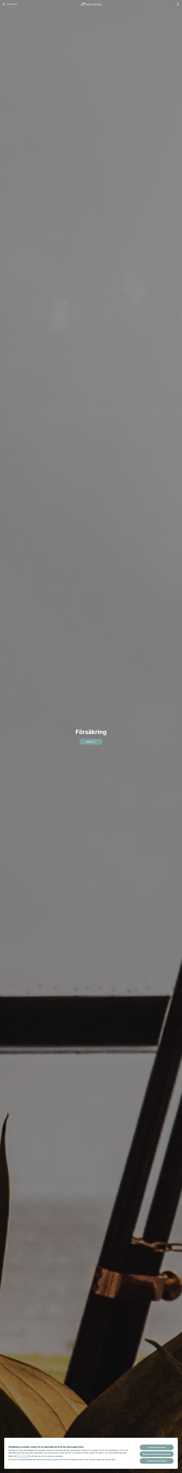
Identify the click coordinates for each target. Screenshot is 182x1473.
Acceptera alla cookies (157, 1447)
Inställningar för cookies (156, 1461)
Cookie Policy (22, 1456)
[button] (178, 4)
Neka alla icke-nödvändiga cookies (157, 1454)
